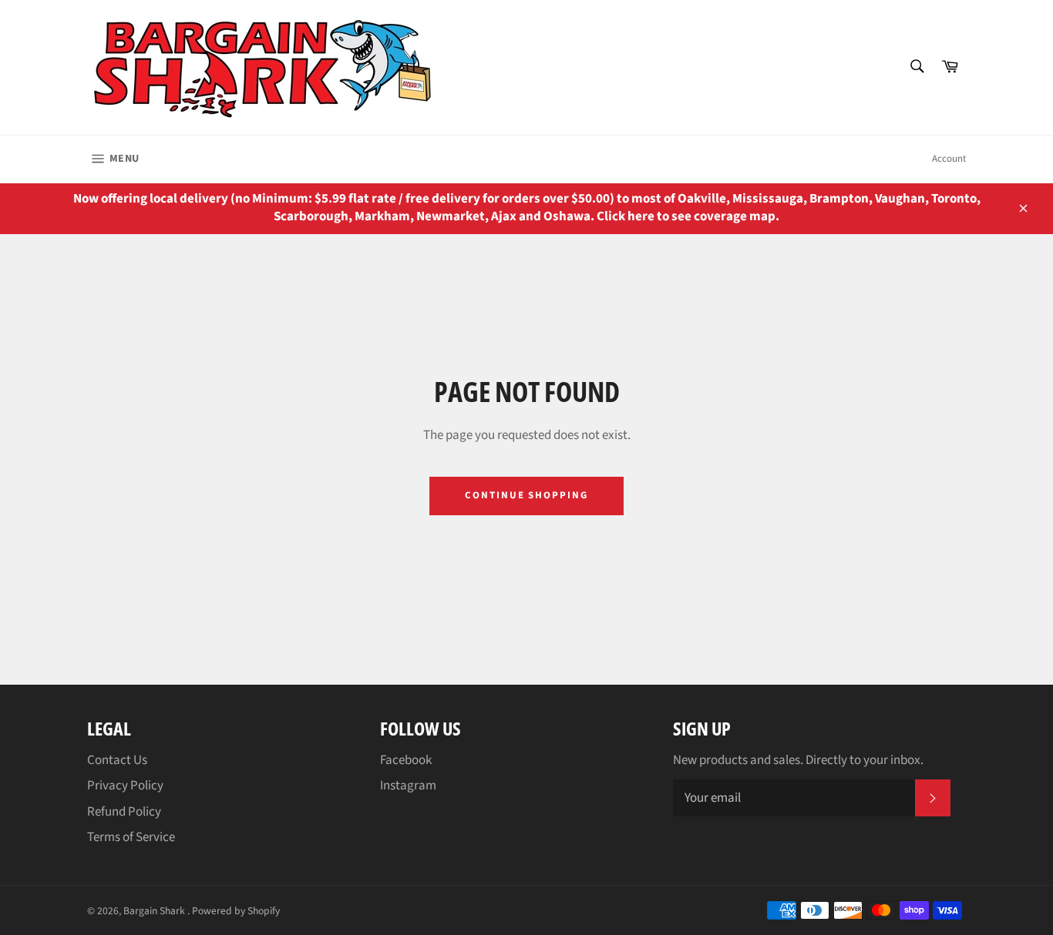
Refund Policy (124, 812)
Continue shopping (526, 495)
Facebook (406, 760)
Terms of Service (131, 837)
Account (949, 159)
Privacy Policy (125, 785)
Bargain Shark (155, 910)
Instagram (408, 785)
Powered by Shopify (236, 910)
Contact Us (117, 760)
